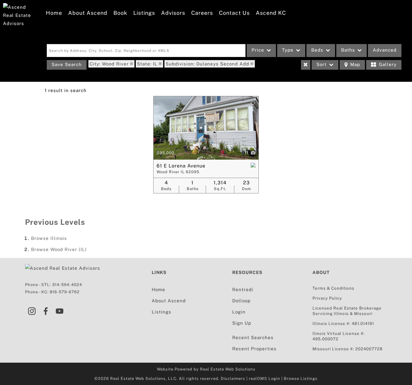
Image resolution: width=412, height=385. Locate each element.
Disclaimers (233, 378)
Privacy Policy (327, 298)
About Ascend (87, 13)
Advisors (173, 13)
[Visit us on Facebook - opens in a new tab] (46, 311)
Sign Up (241, 323)
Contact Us (234, 13)
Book (120, 13)
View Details (206, 127)
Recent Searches (253, 337)
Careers (202, 13)
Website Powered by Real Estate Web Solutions (206, 369)
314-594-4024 (67, 284)
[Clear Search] (305, 65)
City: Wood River (109, 63)
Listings (144, 13)
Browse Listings (301, 378)
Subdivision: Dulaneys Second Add (207, 63)
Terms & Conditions (333, 288)
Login (239, 311)
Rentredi (242, 289)
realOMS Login (264, 378)
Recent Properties (254, 348)
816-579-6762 (65, 292)
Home (54, 13)
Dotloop (241, 300)
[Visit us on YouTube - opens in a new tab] (60, 311)
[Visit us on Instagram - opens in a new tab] (32, 311)
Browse (49, 238)
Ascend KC (271, 13)
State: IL (147, 63)
